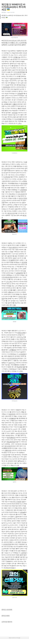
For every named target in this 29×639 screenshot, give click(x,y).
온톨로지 (15, 104)
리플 (14, 305)
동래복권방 (6, 87)
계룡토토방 (8, 450)
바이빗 (5, 455)
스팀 (16, 516)
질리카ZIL (13, 78)
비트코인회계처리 (12, 358)
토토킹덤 (14, 113)
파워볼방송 (12, 418)
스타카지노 (19, 337)
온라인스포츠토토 (7, 609)
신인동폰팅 (22, 354)
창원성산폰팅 (21, 333)
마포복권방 (6, 177)
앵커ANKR (8, 446)
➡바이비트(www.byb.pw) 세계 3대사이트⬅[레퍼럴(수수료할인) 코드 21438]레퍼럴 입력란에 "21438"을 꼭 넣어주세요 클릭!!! (14, 43)
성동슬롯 (20, 93)
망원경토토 (12, 414)
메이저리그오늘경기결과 (17, 501)
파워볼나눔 (16, 57)
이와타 (11, 540)
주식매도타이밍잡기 (10, 568)
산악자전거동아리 (7, 621)
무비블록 (11, 260)
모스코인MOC (19, 341)
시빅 (17, 465)
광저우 (10, 256)
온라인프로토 (6, 615)
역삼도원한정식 (13, 247)
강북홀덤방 (12, 350)
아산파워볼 (17, 119)
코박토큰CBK (7, 544)
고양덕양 (23, 553)
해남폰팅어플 (21, 367)
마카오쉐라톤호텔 (19, 72)
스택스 (20, 123)
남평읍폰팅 (19, 273)
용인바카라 (11, 213)
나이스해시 (9, 281)
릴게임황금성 (11, 437)
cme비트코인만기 (21, 433)
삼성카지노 (12, 363)
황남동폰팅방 (11, 442)
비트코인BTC (22, 194)
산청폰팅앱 (23, 190)
